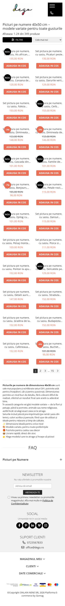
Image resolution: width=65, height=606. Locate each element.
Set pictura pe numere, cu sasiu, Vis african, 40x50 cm (16, 52)
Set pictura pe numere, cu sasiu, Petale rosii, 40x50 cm (48, 186)
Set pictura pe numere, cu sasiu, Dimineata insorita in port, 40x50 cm (16, 130)
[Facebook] (19, 525)
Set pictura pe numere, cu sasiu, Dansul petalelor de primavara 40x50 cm (48, 215)
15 (52, 370)
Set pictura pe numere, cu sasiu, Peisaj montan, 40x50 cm (16, 241)
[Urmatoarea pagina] (57, 371)
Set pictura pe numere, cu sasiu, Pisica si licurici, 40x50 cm (48, 241)
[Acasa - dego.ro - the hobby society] (22, 9)
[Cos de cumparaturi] (51, 19)
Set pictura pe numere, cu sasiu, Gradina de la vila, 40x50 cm (16, 319)
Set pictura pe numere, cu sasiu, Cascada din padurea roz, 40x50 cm (16, 160)
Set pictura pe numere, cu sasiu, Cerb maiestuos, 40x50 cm (48, 104)
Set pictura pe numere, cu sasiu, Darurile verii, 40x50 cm (48, 78)
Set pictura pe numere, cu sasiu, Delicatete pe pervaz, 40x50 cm (48, 267)
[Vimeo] (39, 525)
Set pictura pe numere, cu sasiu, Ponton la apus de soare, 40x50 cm (16, 267)
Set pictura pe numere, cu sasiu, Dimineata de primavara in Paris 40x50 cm (48, 130)
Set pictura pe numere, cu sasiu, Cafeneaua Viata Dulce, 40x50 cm (16, 345)
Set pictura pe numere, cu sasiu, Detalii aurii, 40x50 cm (16, 293)
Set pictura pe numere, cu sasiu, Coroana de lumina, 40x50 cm (16, 78)
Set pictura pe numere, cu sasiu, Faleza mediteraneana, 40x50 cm (16, 104)
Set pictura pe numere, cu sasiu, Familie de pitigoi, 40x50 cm (48, 160)
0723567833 (34, 542)
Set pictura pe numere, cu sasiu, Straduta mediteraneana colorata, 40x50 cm (48, 293)
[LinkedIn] (32, 525)
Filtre (18, 39)
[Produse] (53, 7)
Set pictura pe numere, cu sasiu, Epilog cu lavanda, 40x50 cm (16, 215)
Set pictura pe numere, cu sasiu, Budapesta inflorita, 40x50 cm (48, 319)
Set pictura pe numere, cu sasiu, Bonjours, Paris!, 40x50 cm (16, 186)
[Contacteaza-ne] (52, 13)
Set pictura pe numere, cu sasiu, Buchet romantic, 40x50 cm (48, 345)
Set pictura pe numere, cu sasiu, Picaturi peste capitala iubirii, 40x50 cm (48, 52)
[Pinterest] (26, 525)
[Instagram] (46, 525)
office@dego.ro (34, 547)
